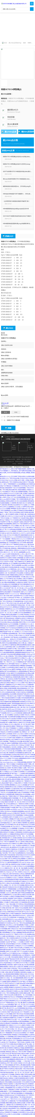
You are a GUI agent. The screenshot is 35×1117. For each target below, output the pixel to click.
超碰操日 (15, 1015)
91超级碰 (30, 805)
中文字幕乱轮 (7, 486)
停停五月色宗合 (25, 739)
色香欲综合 (23, 1027)
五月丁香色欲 (20, 796)
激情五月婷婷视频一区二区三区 (17, 798)
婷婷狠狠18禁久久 (7, 838)
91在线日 (22, 567)
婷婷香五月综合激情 (26, 896)
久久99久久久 (12, 805)
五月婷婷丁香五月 (24, 715)
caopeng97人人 (4, 1099)
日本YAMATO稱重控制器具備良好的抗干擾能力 (17, 216)
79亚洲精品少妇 (8, 1031)
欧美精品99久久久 (24, 1106)
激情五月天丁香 (17, 523)
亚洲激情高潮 (7, 701)
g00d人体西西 (4, 987)
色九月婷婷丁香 (8, 768)
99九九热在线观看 (22, 501)
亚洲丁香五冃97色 (29, 718)
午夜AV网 (4, 853)
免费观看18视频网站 (5, 775)
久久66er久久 (13, 1046)
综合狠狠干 (31, 868)
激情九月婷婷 (19, 993)
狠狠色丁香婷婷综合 (17, 726)
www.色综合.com (15, 809)
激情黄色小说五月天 (24, 626)
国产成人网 (5, 1008)
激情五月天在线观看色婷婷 (11, 665)
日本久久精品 (6, 883)
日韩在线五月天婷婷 (11, 991)
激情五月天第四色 (12, 616)
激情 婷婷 (14, 892)
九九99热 (20, 614)
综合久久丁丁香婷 (20, 826)
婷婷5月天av (10, 1019)
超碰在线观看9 (13, 1021)
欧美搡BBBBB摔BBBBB (17, 675)
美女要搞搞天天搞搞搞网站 (10, 1023)
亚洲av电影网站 (20, 860)
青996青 (10, 505)
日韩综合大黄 (23, 775)
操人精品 (9, 1110)
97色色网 (25, 1067)
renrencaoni (3, 576)
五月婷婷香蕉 (18, 1104)
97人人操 (25, 527)
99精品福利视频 (21, 762)
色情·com (15, 646)
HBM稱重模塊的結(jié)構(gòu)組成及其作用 (16, 208)
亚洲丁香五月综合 (18, 1014)
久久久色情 (28, 592)
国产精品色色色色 (9, 618)
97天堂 (30, 783)
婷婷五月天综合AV (22, 805)
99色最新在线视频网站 (18, 811)
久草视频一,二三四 (21, 1061)
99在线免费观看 (10, 790)
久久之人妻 (27, 709)
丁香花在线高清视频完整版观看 (12, 749)
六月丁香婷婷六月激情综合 (9, 849)
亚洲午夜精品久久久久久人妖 (23, 790)
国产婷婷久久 (24, 1091)
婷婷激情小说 (14, 508)
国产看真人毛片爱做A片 (27, 981)
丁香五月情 (25, 1068)
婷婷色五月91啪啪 (8, 832)
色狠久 (22, 592)
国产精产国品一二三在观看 (17, 773)
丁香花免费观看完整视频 (22, 1049)
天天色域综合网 (16, 520)
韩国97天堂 (11, 921)
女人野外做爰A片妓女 (13, 663)
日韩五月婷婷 (24, 512)
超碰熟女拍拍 (28, 796)
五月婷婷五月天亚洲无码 (23, 786)
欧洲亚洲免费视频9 (23, 1021)
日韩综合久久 (17, 550)
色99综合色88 (11, 836)
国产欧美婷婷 (15, 972)
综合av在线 (29, 1112)
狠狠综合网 (27, 993)
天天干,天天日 (30, 646)
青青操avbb (18, 909)
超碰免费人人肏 (22, 1046)
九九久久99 (23, 936)
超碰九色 (2, 764)
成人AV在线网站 (17, 751)
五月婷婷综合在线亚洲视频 (24, 510)
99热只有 (4, 796)
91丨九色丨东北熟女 (15, 845)
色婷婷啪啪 (28, 665)
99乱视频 (8, 891)
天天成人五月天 (6, 535)
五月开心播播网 (27, 979)
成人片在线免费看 (11, 542)
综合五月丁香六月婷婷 (28, 550)
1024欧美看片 (22, 1112)
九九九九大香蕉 (12, 480)
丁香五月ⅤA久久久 (15, 1099)
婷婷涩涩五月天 (24, 703)
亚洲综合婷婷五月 (11, 501)
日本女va (29, 654)
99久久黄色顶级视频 (25, 720)
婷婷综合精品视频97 (5, 592)
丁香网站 (16, 629)
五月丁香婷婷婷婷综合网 (11, 926)
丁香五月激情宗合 (19, 561)
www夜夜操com (27, 728)
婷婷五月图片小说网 (26, 677)
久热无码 (15, 715)
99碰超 (22, 1048)
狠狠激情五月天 (16, 862)
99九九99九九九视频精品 (7, 506)
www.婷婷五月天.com (8, 760)
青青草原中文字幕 (20, 699)
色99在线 (8, 1038)
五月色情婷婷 (5, 860)
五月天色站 (14, 758)
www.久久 (11, 909)
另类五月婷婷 (7, 620)
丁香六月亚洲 (22, 998)
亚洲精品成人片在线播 (16, 839)
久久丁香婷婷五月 (15, 518)
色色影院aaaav (14, 686)
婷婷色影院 (30, 501)
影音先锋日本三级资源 (20, 1031)
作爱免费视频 (6, 932)
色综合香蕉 (6, 682)
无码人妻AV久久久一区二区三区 (9, 552)
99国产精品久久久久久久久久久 (9, 998)
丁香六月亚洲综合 (7, 601)
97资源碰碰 (12, 728)
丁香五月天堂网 (26, 749)
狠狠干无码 (31, 569)
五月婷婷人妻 (22, 514)
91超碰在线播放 (4, 503)
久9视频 (16, 525)
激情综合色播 (21, 1102)
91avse (9, 669)
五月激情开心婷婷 (13, 514)
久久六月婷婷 (27, 539)
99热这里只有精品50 (8, 887)
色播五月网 (7, 781)
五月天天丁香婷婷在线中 (7, 1002)
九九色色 (17, 506)
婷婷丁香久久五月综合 (22, 807)
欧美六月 (24, 705)
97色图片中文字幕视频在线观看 (25, 696)
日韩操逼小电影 (19, 1074)
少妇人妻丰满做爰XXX (24, 1076)
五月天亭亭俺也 (8, 824)
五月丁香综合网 (11, 769)
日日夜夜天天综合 (23, 1015)
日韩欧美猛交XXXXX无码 (14, 911)
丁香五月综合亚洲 (14, 478)
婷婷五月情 (22, 622)
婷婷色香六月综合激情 (16, 573)
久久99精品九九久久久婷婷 (9, 771)
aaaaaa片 (10, 813)
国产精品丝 (18, 921)
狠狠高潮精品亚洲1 (11, 1102)
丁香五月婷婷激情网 (14, 756)
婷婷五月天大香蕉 (19, 658)
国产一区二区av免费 (20, 1019)
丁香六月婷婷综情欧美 (22, 499)
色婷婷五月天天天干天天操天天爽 (12, 493)
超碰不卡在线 (30, 1108)
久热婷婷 (27, 1042)
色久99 (28, 976)
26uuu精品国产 (15, 522)
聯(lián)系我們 (27, 132)
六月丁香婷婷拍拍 (27, 921)
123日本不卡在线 (8, 561)
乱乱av (9, 811)
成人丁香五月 (19, 1051)
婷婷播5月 (11, 987)
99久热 (16, 824)
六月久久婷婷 (16, 821)
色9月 (9, 709)
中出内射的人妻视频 (7, 819)
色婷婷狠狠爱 (6, 1057)
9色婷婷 (8, 675)
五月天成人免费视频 (16, 932)
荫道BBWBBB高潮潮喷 (12, 974)
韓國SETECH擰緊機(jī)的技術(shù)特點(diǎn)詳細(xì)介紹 (17, 156)
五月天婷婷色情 (11, 917)
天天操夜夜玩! (23, 624)
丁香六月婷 (11, 853)
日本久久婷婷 (26, 830)
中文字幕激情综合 (7, 677)
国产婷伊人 (17, 1065)
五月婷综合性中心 (28, 997)
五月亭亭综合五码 (28, 1010)
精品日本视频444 (19, 1044)
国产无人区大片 (26, 911)
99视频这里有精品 (15, 834)
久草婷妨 (14, 1076)
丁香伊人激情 (27, 660)
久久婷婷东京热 (25, 506)
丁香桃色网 (10, 1089)
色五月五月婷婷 (27, 838)
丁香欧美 (12, 539)
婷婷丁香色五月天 (11, 730)
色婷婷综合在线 (15, 864)
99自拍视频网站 (7, 523)
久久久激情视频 (8, 1036)
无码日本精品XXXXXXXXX (22, 855)
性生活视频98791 (14, 586)
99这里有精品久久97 (9, 962)
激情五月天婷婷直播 (28, 1002)
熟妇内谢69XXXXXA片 (19, 915)
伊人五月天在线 (4, 906)
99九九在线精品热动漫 (8, 692)
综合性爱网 (13, 694)
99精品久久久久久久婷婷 (17, 682)
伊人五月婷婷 (18, 639)
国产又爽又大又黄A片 (6, 1040)
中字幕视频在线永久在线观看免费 (12, 650)
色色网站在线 (30, 934)
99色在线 (4, 1093)
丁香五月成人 (14, 940)
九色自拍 (4, 1108)
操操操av (12, 860)
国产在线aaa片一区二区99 (26, 508)
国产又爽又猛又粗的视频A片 (16, 1093)
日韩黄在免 (6, 997)
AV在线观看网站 (4, 694)
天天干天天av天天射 (28, 1038)
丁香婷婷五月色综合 (14, 1027)
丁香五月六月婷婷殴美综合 (26, 926)
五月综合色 (31, 733)
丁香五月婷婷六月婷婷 (23, 648)
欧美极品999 (15, 571)
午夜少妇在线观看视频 (24, 928)
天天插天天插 (11, 737)
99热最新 (14, 1034)
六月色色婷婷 (27, 737)
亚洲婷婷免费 (16, 677)
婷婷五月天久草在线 (24, 722)
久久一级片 (3, 484)
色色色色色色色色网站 (6, 870)
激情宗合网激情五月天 (13, 981)
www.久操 (15, 1110)
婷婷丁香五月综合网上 (17, 947)
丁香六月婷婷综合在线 (15, 482)
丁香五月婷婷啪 (10, 993)
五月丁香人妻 (18, 1002)
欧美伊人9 (24, 476)
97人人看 (4, 514)
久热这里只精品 (24, 518)
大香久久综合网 (27, 751)
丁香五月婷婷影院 (5, 510)
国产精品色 (13, 1053)
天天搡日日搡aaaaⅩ (26, 985)
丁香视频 (24, 569)
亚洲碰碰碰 (21, 940)
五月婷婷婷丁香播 (16, 705)
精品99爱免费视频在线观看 (18, 654)
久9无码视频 (3, 928)
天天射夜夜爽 (25, 792)
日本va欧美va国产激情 (23, 603)
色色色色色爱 (17, 1082)
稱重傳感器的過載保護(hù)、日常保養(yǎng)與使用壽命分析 (17, 186)
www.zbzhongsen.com (10, 546)
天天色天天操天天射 (25, 1070)
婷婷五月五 (27, 978)
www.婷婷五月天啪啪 (9, 499)
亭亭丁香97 (10, 1063)
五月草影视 (30, 1057)
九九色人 (14, 877)
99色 (29, 936)
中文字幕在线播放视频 (22, 1101)
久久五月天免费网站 (27, 945)
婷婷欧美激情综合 (19, 690)
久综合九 (8, 872)
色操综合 (4, 709)
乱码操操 (9, 733)
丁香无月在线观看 (16, 565)
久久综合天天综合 (27, 631)
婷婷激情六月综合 (5, 673)
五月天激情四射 (4, 586)
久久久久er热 (5, 605)
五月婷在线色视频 (22, 1034)
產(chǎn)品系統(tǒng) (15, 43)
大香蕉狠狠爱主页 (9, 1087)
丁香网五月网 (11, 796)
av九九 (5, 921)
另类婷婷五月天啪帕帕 (11, 1112)
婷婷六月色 (6, 497)
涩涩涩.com (16, 733)
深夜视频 (5, 741)
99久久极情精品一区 (28, 650)
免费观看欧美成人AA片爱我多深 (21, 955)
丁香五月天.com (10, 662)
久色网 (24, 768)
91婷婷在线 (3, 836)
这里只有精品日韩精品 (20, 1036)
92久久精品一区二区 (9, 978)
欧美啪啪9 (10, 1065)
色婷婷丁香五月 (28, 582)
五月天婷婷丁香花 (16, 476)
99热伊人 (15, 722)
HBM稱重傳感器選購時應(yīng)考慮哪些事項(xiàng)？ (17, 223)
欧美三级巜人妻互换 (27, 959)
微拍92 (29, 645)
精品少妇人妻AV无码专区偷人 (11, 874)
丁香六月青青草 (10, 938)
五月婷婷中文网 (22, 849)
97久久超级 (23, 505)
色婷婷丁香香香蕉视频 (13, 703)
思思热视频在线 (12, 633)
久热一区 (7, 573)
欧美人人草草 (4, 881)
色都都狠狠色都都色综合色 (22, 652)
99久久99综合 (20, 745)
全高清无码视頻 (10, 944)
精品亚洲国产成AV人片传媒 (9, 783)
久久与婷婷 (19, 728)
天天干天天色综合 (11, 628)
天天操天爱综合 (17, 894)
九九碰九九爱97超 (5, 864)
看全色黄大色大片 (22, 503)
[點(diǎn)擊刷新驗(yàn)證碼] (5, 403)
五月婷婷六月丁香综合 (16, 556)
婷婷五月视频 (18, 768)
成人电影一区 (22, 1057)
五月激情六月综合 (29, 726)
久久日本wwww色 (7, 821)
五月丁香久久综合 (25, 809)
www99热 (30, 588)
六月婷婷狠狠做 (26, 898)
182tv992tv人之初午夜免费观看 (14, 925)
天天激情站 (21, 828)
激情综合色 (27, 752)
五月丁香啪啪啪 (14, 906)
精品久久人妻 (11, 822)
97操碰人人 (27, 925)
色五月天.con (12, 1008)
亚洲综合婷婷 (21, 900)
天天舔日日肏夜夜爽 (19, 1078)
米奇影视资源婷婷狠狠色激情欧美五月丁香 (18, 711)
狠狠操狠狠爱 (19, 978)
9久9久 (10, 607)
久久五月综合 (23, 486)
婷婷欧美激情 (7, 1034)
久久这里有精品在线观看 (14, 529)
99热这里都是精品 (22, 688)
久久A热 (13, 866)
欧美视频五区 (12, 1017)
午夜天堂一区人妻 (26, 669)
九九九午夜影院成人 (11, 569)
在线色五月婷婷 (24, 629)
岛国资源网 (5, 919)
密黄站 (16, 1097)
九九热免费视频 (21, 484)
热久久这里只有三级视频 (21, 966)
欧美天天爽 (21, 643)
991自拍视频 (26, 794)
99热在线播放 (8, 1082)
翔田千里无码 (25, 870)
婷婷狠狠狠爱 (18, 760)
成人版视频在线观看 (21, 491)
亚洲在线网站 (15, 620)
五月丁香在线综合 (11, 1042)
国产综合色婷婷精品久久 (11, 671)
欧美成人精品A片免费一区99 (25, 1053)
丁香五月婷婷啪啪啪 (14, 1091)
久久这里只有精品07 (28, 595)
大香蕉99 (20, 877)
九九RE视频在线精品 (22, 889)
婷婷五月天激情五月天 (24, 777)
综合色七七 (20, 769)
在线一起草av (25, 756)
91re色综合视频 (15, 1114)
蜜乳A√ (27, 940)
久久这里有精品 (7, 646)
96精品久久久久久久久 (15, 1025)
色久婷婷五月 (27, 557)
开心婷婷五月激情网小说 (22, 822)
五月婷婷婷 (21, 771)
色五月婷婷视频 (12, 584)
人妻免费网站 (30, 590)
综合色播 (19, 741)
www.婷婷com (19, 1087)
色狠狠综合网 (26, 713)
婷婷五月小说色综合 (14, 949)
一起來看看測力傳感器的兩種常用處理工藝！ (16, 201)
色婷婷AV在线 (4, 961)
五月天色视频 (20, 885)
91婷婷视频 (20, 557)
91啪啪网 (7, 539)
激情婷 (14, 531)
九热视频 (19, 1006)
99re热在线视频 (14, 883)
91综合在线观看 (23, 908)
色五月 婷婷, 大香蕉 (23, 480)
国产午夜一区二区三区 (14, 588)
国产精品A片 (30, 671)
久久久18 (9, 610)
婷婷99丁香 (3, 1110)
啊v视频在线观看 (25, 1065)
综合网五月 (26, 951)
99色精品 (26, 614)
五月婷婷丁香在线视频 (20, 1089)
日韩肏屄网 (23, 1108)
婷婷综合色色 (16, 858)
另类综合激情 (28, 1074)
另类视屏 (9, 930)
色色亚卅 (8, 726)
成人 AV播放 (28, 643)
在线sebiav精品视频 (12, 622)
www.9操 (20, 991)
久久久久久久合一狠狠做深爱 (18, 593)
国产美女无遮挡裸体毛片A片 (26, 584)
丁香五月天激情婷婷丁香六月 (11, 841)
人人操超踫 (6, 556)
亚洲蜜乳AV (5, 1021)
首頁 (5, 43)
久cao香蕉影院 (4, 817)
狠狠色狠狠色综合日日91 (25, 548)
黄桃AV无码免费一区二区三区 (12, 802)
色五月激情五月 (15, 739)
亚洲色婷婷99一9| (9, 487)
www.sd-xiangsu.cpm (28, 862)
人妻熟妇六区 (9, 1104)
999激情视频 (29, 692)
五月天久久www (23, 817)
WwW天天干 (9, 934)
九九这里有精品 (10, 667)
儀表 (24, 43)
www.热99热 (3, 898)
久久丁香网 (31, 505)
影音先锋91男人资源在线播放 (17, 489)
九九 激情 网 (7, 862)
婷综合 (22, 874)
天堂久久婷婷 (24, 733)
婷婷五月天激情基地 (10, 645)
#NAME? (7, 593)
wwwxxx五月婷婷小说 (21, 599)
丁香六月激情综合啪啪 (18, 891)
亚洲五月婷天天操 (7, 1015)
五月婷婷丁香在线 (25, 949)
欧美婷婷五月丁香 (27, 845)
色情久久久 (5, 478)
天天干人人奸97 (25, 533)
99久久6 (15, 923)
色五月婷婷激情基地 (11, 777)
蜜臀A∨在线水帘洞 (25, 843)
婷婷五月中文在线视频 (26, 834)
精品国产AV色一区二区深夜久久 (12, 631)
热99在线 (8, 908)
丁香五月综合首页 (8, 995)
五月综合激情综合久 (11, 803)
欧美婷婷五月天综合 (25, 701)
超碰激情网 (29, 633)
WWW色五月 (18, 987)
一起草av (28, 915)
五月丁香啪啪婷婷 (7, 1032)
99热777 (29, 1061)
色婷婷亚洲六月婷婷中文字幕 (8, 648)
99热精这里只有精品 (16, 605)
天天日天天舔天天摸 (25, 686)
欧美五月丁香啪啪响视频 (9, 889)
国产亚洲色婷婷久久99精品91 (12, 945)
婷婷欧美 (16, 567)
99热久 (22, 779)
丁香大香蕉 (5, 489)
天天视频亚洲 (15, 486)
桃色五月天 (29, 586)
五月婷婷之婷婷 (13, 902)
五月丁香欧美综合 (8, 690)
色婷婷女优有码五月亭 (8, 815)
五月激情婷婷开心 (7, 894)
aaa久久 (8, 892)
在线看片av (5, 953)
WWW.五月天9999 (27, 802)
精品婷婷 (10, 1072)
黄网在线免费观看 (22, 645)
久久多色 (17, 936)
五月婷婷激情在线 (18, 601)
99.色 (27, 900)
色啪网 (25, 868)
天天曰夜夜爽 (9, 792)
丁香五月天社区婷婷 (14, 512)
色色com (28, 576)
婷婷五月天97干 (8, 629)
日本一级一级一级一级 (16, 868)
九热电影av (20, 747)
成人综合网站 (18, 578)
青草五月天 (23, 754)
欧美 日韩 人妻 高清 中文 (21, 707)
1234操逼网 (3, 720)
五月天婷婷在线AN (19, 1095)
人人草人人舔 (23, 554)
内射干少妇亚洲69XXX (16, 595)
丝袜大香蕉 (3, 660)
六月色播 (5, 902)
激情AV (11, 550)
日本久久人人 (11, 537)
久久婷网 (14, 612)
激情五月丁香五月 (10, 491)
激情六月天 (13, 851)
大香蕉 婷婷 (7, 972)
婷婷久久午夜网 (22, 783)
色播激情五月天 (10, 684)
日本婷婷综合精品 (27, 832)
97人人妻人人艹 (29, 658)
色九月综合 (15, 590)
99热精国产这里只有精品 (15, 898)
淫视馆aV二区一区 (27, 732)
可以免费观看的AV (20, 853)
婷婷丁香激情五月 (29, 1051)
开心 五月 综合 (4, 728)
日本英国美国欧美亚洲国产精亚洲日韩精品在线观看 (19, 879)
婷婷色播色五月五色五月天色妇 (20, 856)
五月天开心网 (26, 1063)
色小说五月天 (8, 533)
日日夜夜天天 (20, 718)
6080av (15, 900)
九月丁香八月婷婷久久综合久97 (20, 872)
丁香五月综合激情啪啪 (25, 923)
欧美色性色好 (26, 537)
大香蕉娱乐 (17, 618)
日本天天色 (5, 718)
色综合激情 (6, 809)
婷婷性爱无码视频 (15, 716)
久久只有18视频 (7, 1014)
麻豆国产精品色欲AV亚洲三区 (13, 959)
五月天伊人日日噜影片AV (22, 944)
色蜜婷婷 (7, 1080)
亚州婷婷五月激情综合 (13, 1048)
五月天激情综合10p (14, 953)
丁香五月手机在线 (25, 620)
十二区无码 (15, 775)
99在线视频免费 (6, 800)
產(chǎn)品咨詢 (10, 132)
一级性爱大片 (26, 1029)
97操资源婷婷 (16, 592)
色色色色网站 (22, 563)
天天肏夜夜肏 (20, 917)
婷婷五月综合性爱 (13, 881)
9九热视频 (12, 735)
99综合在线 (23, 819)
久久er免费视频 (12, 828)
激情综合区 (5, 482)
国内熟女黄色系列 (27, 932)
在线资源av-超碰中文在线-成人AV (16, 964)
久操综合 (10, 966)
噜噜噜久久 (24, 858)
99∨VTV (10, 525)
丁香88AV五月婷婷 (23, 803)
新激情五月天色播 (15, 698)
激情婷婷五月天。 (15, 985)
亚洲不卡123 (9, 951)
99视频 (29, 998)
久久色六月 (11, 599)
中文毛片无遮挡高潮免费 (26, 906)
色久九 (20, 569)
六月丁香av (30, 546)
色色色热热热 (26, 839)
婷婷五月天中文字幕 (21, 962)
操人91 (13, 826)
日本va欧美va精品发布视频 (12, 779)
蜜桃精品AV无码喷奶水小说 (20, 607)
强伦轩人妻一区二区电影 (20, 1055)
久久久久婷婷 (7, 758)
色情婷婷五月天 (13, 626)
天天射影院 (24, 1099)
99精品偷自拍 (6, 851)
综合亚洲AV (16, 505)
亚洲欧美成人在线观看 (25, 1023)
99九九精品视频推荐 (9, 1059)
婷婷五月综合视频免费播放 (9, 643)
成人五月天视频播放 (21, 735)
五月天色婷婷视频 (20, 487)
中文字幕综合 (9, 578)
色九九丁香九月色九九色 (9, 603)
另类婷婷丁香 (27, 991)
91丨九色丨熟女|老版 (9, 904)
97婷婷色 (26, 947)
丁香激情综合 (12, 741)
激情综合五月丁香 (5, 947)
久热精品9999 (27, 556)
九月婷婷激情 (18, 832)
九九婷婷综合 (19, 582)
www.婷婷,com (26, 565)
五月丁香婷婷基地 (25, 800)
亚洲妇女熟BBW (17, 838)
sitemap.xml (10, 461)
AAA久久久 (19, 539)
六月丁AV (13, 497)
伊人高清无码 (10, 1049)
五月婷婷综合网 (19, 540)
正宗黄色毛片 (25, 641)
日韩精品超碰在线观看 (23, 730)
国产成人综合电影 (26, 516)
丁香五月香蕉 (18, 656)
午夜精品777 (8, 520)
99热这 (9, 590)
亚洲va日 (15, 976)
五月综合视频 (29, 567)
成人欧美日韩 (15, 800)
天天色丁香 (5, 909)
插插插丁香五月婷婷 (9, 1067)
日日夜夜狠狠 (21, 1008)
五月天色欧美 (13, 830)
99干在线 (16, 819)
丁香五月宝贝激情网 (7, 1010)
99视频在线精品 (14, 575)
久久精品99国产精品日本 (20, 1084)
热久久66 (2, 974)
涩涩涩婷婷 (18, 537)
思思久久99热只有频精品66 (14, 913)
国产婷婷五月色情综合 (8, 1068)
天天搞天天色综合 (20, 692)
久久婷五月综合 (4, 1053)
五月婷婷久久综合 (22, 531)
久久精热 (5, 550)
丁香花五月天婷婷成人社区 (18, 680)
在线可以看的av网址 (15, 875)
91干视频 (29, 529)
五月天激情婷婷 (22, 902)
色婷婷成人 (14, 548)
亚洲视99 (8, 877)
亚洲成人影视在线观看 (9, 688)
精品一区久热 (26, 605)
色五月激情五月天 (14, 843)
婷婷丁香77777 (18, 951)
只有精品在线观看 (28, 815)
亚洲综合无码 (23, 974)
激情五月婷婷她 (16, 669)
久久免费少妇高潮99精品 (7, 936)
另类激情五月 (19, 737)
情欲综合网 (18, 1068)
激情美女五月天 (16, 847)
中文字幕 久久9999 (6, 597)
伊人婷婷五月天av (20, 684)
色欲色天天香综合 (15, 989)
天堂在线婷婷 (14, 957)
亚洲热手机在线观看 (19, 679)
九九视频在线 (11, 1101)
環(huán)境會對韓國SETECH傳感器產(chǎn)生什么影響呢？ (17, 179)
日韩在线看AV (18, 1010)
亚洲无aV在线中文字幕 (25, 743)
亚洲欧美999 (17, 995)
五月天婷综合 (19, 904)
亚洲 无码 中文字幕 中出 (14, 641)
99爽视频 (22, 665)
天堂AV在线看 (7, 856)
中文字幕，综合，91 (21, 836)
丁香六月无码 (21, 633)
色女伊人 (11, 919)
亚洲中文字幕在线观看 (20, 580)
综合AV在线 (21, 616)
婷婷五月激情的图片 (5, 955)
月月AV (23, 1082)
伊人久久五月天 (7, 751)
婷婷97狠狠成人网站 (6, 915)
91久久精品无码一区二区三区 (19, 724)
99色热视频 (5, 756)
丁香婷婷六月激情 (8, 1097)
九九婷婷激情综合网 (26, 1114)
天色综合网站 (30, 853)
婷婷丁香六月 (8, 858)
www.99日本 (11, 745)
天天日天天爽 (28, 828)
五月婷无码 (13, 968)
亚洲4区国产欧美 (21, 694)
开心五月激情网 (13, 563)
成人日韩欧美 (9, 656)
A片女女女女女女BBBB (19, 1032)
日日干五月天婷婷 (8, 1044)
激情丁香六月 (17, 870)
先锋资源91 (23, 972)
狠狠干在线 (17, 792)
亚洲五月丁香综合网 (28, 482)
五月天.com (3, 1004)
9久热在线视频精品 (26, 961)
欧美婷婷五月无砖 (27, 523)
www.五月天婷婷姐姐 (18, 609)
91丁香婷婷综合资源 (17, 544)
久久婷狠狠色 (24, 953)
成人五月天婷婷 (21, 542)
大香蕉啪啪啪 (19, 997)
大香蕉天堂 (29, 679)
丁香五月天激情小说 (14, 961)
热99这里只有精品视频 (26, 983)
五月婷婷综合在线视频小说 (13, 732)
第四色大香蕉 (24, 841)
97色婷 (20, 830)
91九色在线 (12, 718)
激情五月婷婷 (12, 557)
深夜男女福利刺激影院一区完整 (16, 576)
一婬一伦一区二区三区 (20, 1072)
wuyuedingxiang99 (23, 1085)
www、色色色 (9, 639)
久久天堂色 (9, 1055)
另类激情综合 (8, 609)
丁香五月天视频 (10, 764)
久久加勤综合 (14, 1057)
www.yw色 (17, 919)
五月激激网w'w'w (8, 788)
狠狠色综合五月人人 (5, 571)
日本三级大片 (6, 544)
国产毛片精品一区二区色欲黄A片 (21, 597)
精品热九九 (6, 624)
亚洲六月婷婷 (18, 1063)
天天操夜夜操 (19, 764)
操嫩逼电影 (11, 540)
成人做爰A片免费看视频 (11, 743)
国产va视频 (9, 722)
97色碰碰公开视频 (13, 559)
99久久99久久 (8, 516)
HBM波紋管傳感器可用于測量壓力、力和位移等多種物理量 (17, 194)
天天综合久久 (20, 866)
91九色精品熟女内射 (13, 720)
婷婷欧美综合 (19, 1059)
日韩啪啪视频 (28, 1093)
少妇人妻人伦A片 (24, 525)
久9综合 (31, 953)
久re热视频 (24, 785)
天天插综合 (27, 573)
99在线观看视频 (20, 497)
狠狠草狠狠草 (25, 535)
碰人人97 (24, 588)
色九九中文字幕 (22, 546)
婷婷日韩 (2, 569)
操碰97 (29, 593)
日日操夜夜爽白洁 (17, 1038)
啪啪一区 (7, 716)
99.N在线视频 (14, 624)
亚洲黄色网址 (8, 976)
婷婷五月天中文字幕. (21, 938)
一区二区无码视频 (27, 995)
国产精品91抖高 (23, 824)
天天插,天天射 (18, 635)
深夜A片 (24, 529)
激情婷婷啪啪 (23, 671)
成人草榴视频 (14, 970)
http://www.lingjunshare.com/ (8, 762)
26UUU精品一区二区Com (15, 1029)
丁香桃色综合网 (23, 559)
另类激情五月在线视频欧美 (16, 752)
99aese (12, 997)
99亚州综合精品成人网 (10, 1085)
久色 (3, 491)
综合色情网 (5, 1061)
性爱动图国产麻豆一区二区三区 (16, 1004)
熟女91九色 (13, 696)
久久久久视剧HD (4, 868)
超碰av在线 (23, 522)
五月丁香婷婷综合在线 (19, 930)
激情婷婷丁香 (31, 762)
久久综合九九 (17, 516)
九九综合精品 (23, 1000)
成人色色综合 (9, 679)
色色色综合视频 (25, 821)
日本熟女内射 (16, 754)
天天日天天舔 (26, 639)
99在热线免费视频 (27, 520)
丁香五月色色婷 (5, 698)
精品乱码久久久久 (5, 476)
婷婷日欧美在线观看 (28, 913)
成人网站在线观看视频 (8, 582)
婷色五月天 (30, 1000)
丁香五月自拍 (20, 1042)
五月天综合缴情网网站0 (24, 612)
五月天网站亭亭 (15, 535)
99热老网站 (22, 976)
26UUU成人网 (4, 752)
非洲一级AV (15, 908)
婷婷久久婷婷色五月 (17, 781)
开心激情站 (27, 561)
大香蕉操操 (27, 877)
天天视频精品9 (20, 662)
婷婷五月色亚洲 (8, 567)
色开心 (9, 866)
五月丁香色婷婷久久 (25, 1012)
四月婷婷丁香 (19, 660)
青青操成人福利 (10, 1051)
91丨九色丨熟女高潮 (18, 610)
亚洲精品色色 (18, 794)
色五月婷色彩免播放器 (12, 1106)
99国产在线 (10, 1012)
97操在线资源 (11, 855)
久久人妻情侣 (23, 663)
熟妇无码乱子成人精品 (19, 788)
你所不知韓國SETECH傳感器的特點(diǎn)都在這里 (17, 171)
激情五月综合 (11, 660)
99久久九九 (15, 1070)
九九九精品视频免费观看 (7, 652)
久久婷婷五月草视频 (14, 896)
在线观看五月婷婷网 (24, 970)
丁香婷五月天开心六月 (19, 934)
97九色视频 (11, 1074)
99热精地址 (28, 610)
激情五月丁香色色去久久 (15, 527)
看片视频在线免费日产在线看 (12, 495)
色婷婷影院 (12, 1061)
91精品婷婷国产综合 (13, 1108)
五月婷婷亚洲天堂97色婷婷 (17, 1080)
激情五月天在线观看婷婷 (18, 673)
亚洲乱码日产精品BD (19, 813)
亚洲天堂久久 (16, 533)
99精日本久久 (29, 609)
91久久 (2, 983)
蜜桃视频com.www (15, 785)
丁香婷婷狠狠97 (11, 484)
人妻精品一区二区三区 (9, 885)
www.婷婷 (13, 510)
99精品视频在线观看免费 (9, 1006)
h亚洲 (4, 1089)
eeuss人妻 (26, 544)
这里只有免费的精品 (25, 766)
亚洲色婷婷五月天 (13, 1000)
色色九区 (27, 811)
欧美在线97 (28, 1097)
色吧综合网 (3, 855)
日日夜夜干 (23, 864)
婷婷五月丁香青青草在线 (26, 575)
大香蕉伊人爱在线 (25, 883)
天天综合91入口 (4, 735)
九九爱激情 (29, 667)
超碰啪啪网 (22, 552)
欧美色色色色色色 (25, 989)
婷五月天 (29, 694)
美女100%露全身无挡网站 (21, 887)
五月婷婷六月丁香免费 (23, 1017)
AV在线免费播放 (29, 866)
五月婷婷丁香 (28, 745)
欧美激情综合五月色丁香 (23, 628)
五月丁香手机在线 (9, 699)
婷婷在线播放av (29, 773)
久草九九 (22, 586)
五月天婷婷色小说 (27, 909)
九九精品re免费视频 (24, 1110)
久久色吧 (16, 983)
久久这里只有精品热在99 (12, 554)
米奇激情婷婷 (6, 686)
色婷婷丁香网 (27, 764)
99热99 (5, 1084)
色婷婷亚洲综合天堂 (10, 786)
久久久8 (24, 635)
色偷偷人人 (30, 972)
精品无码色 (28, 1008)
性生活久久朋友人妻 (7, 580)
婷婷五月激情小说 (20, 667)
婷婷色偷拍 (22, 646)
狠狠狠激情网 (15, 701)
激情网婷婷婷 (28, 1048)
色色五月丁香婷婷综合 (12, 766)
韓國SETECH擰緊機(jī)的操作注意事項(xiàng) (16, 164)
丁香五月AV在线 (9, 658)
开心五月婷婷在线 (5, 548)
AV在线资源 (18, 713)
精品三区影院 (22, 590)
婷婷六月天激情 (13, 817)
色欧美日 (4, 505)
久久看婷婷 (13, 503)
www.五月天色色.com (18, 709)
